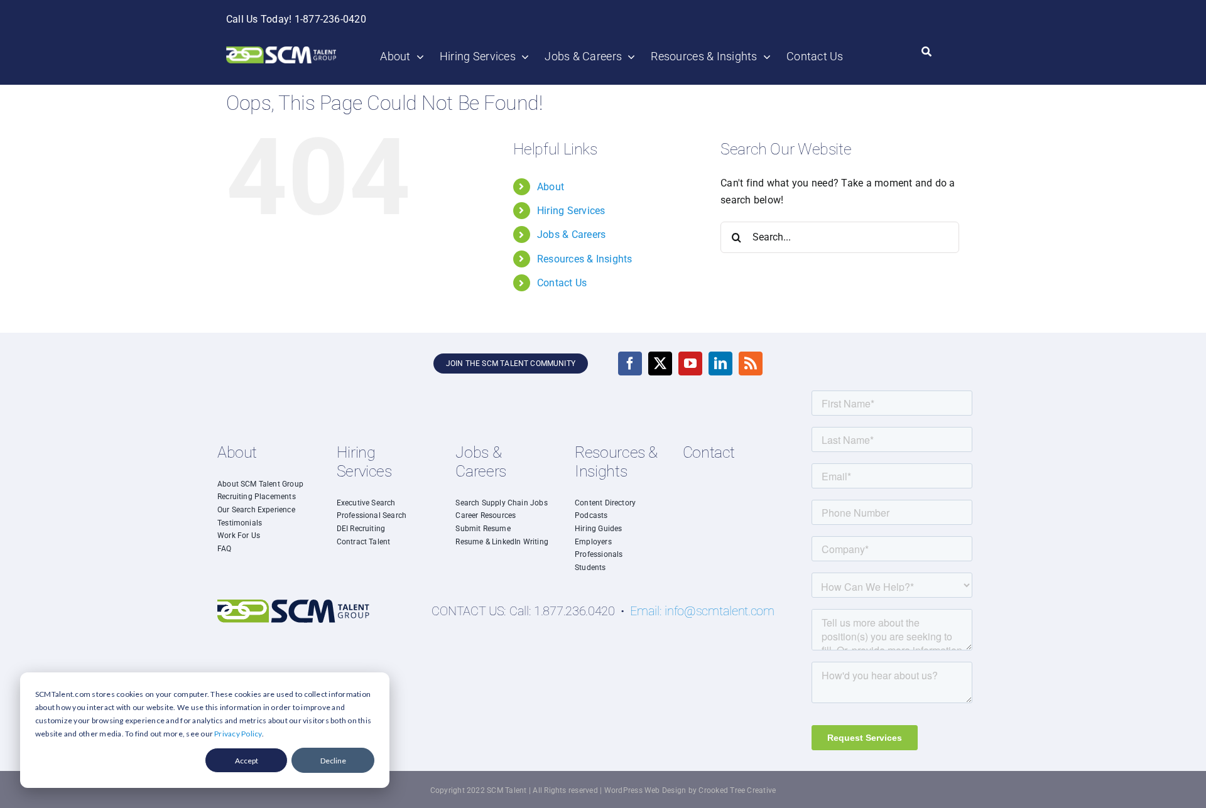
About (550, 187)
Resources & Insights (585, 259)
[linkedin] (720, 363)
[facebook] (630, 363)
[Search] (926, 52)
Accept (246, 760)
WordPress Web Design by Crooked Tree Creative (690, 790)
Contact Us (562, 283)
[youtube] (690, 363)
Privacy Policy (237, 733)
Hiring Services (571, 211)
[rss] (751, 363)
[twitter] (660, 363)
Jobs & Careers (571, 234)
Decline (333, 760)
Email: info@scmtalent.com (702, 610)
